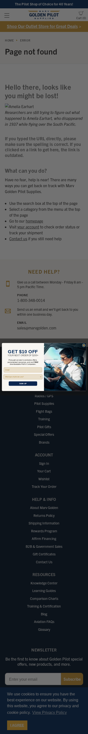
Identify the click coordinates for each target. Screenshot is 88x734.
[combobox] (22, 376)
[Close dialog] (83, 345)
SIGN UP (23, 384)
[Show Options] (41, 376)
